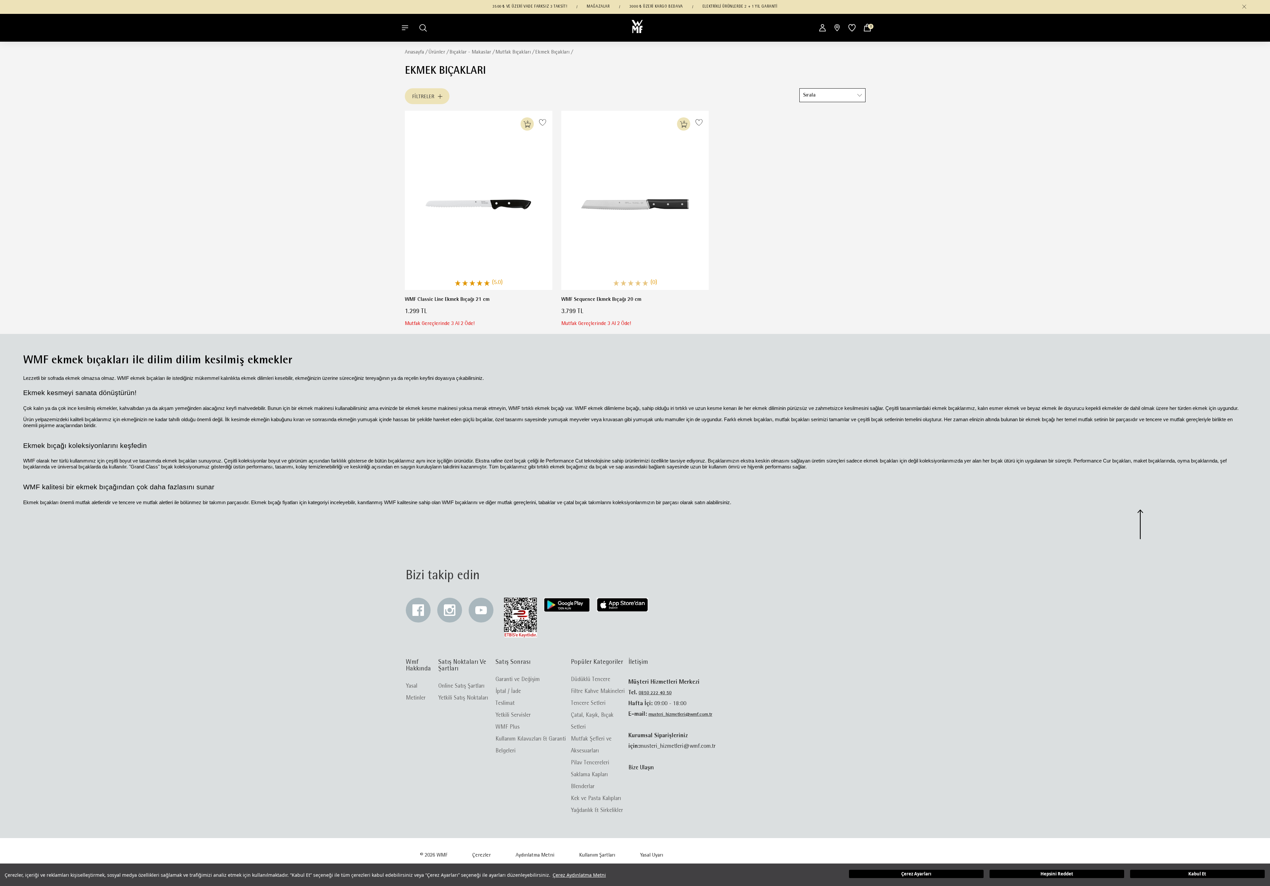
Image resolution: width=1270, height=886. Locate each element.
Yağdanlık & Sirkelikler (597, 810)
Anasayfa (414, 52)
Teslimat (505, 703)
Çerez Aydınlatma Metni (579, 875)
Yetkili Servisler (513, 715)
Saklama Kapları (589, 775)
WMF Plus (507, 727)
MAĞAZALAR (598, 7)
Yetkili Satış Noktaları (463, 698)
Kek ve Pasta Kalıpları (596, 798)
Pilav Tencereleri (590, 763)
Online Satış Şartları (461, 686)
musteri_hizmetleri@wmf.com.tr (680, 714)
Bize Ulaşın (641, 768)
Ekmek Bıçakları (552, 52)
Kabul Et (1197, 874)
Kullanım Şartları (597, 855)
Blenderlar (583, 786)
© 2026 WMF (433, 855)
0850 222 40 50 (655, 693)
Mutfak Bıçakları (513, 52)
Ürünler (436, 52)
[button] (1244, 7)
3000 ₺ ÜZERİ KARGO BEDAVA (656, 7)
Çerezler (481, 855)
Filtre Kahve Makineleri (598, 691)
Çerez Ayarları (916, 874)
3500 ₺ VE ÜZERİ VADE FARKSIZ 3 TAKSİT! (529, 7)
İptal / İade (508, 691)
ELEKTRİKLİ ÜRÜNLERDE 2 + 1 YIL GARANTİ (740, 7)
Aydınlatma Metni (535, 855)
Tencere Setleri (588, 703)
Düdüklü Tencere (590, 679)
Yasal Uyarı (651, 855)
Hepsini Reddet (1056, 874)
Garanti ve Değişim (517, 679)
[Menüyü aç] (405, 27)
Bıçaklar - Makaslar (470, 52)
